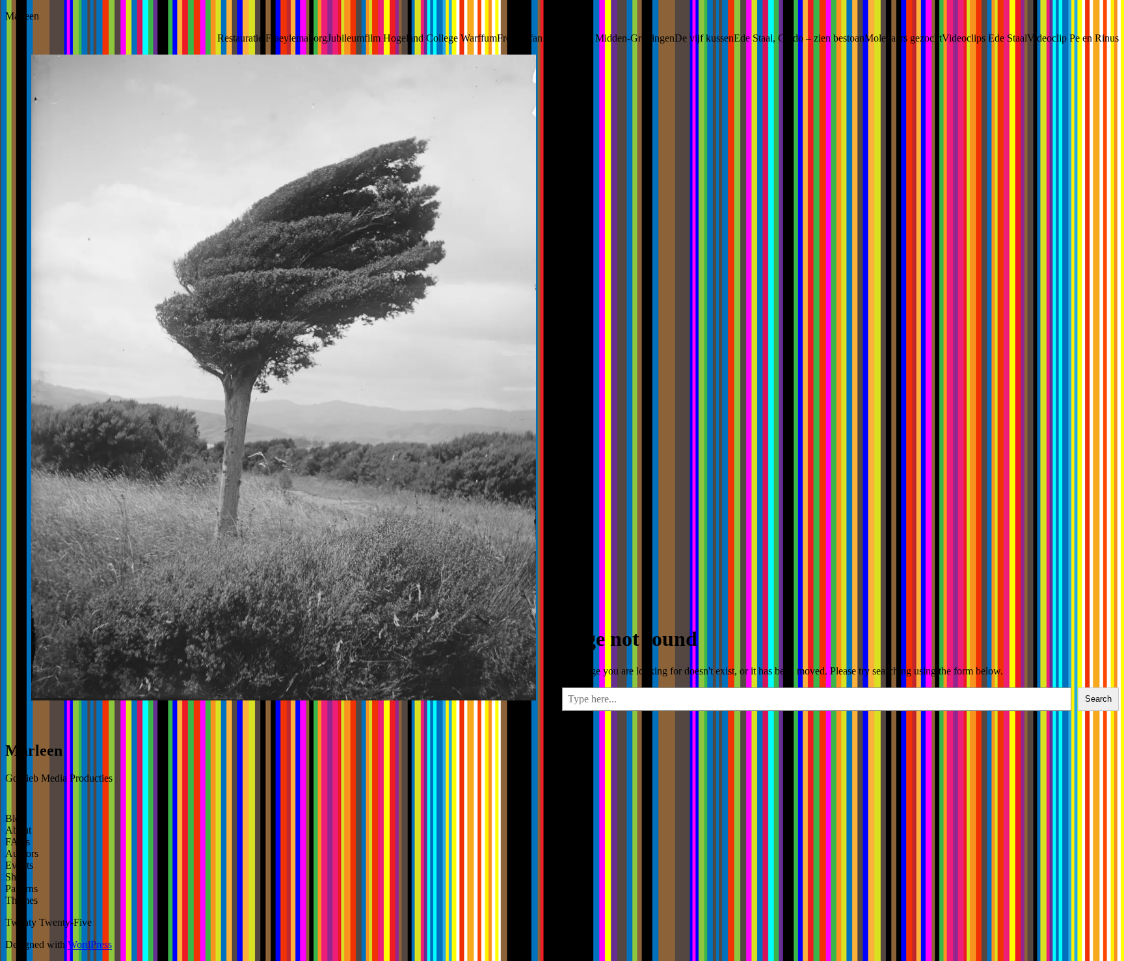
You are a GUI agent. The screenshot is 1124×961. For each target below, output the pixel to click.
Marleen (22, 15)
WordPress (90, 944)
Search (1098, 699)
